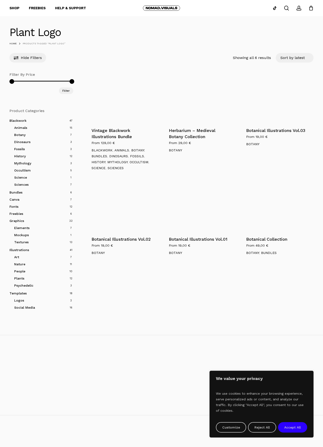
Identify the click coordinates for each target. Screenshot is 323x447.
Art (16, 257)
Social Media (24, 307)
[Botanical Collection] (276, 206)
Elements (22, 228)
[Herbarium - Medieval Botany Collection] (199, 97)
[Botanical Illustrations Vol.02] (122, 206)
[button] (169, 384)
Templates (18, 293)
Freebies (16, 214)
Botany (20, 135)
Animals (20, 128)
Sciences (21, 184)
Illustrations (19, 250)
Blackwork (17, 120)
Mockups (21, 235)
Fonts (13, 206)
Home (13, 43)
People (19, 271)
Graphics (16, 221)
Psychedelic (23, 285)
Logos (19, 300)
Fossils (19, 149)
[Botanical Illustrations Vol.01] (199, 206)
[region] (262, 404)
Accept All (292, 427)
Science (20, 177)
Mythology (22, 163)
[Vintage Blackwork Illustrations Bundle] (122, 97)
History (20, 156)
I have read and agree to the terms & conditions (54, 409)
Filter (66, 90)
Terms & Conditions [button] (253, 439)
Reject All (262, 427)
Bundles (15, 192)
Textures (21, 242)
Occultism (22, 170)
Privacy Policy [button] (295, 439)
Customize (231, 427)
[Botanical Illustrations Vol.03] (276, 97)
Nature (19, 264)
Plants (19, 278)
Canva (14, 199)
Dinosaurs (22, 142)
